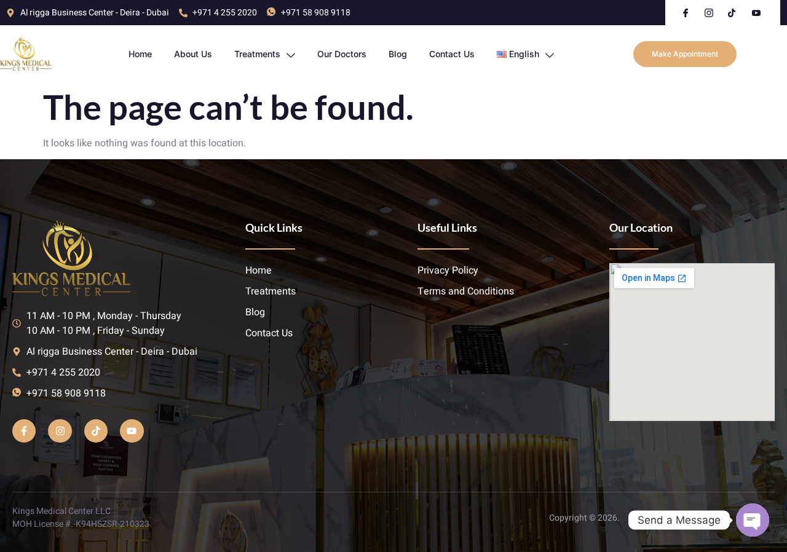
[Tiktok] (96, 431)
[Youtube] (131, 431)
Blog (398, 54)
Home (140, 54)
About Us (193, 54)
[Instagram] (59, 431)
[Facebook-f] (24, 431)
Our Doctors (341, 54)
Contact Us (452, 54)
